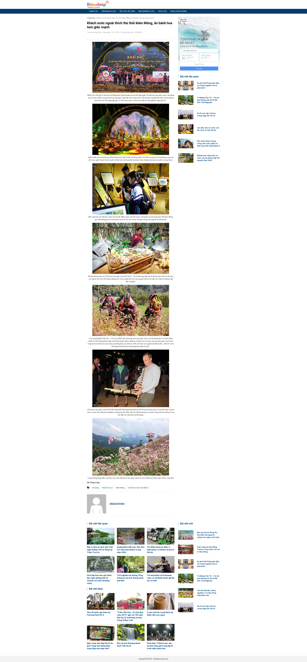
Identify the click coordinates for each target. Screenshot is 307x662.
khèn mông (120, 488)
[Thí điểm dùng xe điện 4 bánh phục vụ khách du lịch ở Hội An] (160, 536)
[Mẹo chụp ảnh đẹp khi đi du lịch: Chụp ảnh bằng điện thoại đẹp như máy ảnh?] (101, 632)
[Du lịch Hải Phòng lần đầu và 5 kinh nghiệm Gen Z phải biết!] (185, 85)
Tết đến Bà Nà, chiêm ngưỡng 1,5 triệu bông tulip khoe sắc (206, 592)
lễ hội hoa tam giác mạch (138, 488)
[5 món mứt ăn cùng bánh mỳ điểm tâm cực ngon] (160, 601)
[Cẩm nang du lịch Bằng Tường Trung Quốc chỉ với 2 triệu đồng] (185, 549)
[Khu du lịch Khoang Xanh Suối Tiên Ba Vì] (131, 632)
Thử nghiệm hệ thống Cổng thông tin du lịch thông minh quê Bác (130, 578)
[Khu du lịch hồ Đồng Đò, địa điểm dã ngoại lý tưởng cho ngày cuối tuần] (185, 535)
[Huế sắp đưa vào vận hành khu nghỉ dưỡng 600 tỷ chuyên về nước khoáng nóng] (101, 564)
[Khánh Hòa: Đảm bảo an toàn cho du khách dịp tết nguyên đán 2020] (185, 158)
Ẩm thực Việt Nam (127, 11)
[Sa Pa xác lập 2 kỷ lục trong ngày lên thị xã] (185, 114)
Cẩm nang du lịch (108, 11)
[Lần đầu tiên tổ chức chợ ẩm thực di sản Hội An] (185, 129)
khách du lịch (107, 488)
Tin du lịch (162, 11)
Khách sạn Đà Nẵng (178, 11)
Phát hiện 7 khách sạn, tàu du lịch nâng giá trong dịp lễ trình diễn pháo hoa (160, 646)
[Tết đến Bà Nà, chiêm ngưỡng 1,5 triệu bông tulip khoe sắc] (185, 593)
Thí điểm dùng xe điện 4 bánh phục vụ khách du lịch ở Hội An (160, 549)
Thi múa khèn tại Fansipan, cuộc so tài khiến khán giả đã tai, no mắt (160, 578)
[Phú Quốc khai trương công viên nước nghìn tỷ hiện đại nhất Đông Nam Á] (185, 143)
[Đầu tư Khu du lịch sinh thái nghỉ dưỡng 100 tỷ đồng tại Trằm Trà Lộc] (101, 536)
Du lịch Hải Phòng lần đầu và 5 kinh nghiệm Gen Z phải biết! (208, 85)
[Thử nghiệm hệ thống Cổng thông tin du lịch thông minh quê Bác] (131, 564)
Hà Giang (95, 488)
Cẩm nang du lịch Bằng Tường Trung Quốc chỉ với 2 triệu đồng (208, 549)
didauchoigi (117, 503)
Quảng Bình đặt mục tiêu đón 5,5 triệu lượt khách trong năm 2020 (131, 549)
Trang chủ (93, 11)
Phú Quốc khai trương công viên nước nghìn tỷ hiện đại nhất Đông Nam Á (208, 143)
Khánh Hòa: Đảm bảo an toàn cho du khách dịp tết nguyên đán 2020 (208, 158)
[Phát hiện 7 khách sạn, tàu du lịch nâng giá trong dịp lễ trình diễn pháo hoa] (160, 632)
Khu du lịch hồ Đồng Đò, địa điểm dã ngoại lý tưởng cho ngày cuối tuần (208, 534)
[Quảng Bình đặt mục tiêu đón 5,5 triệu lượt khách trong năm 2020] (131, 536)
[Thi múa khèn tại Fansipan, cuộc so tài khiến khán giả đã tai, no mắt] (160, 564)
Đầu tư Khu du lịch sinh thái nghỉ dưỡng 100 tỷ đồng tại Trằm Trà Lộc (100, 549)
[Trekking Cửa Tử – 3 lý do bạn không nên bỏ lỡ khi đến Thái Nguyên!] (185, 100)
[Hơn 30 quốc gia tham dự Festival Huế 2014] (101, 601)
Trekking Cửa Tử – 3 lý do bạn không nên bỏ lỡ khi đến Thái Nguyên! (208, 100)
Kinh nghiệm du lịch (146, 11)
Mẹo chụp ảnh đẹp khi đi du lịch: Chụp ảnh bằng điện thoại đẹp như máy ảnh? (100, 646)
